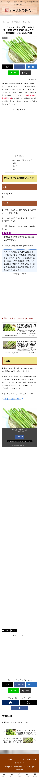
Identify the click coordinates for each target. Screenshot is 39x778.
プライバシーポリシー (28, 759)
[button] (25, 72)
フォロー (20, 436)
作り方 (15, 166)
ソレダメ (6, 630)
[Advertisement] (19, 130)
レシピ (15, 630)
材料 (14, 163)
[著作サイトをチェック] (10, 702)
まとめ (12, 169)
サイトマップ (19, 763)
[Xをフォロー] (28, 702)
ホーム (10, 759)
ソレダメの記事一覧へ (12, 399)
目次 (16, 156)
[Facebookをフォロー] (19, 708)
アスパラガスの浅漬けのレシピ (21, 160)
